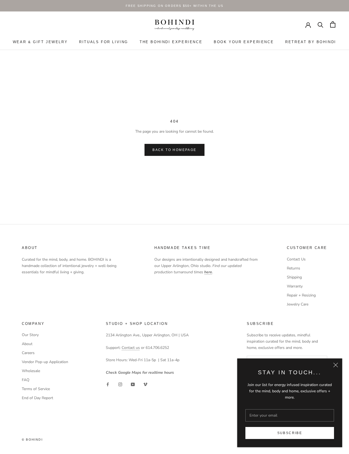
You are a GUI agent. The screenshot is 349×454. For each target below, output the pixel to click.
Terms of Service (36, 388)
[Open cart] (332, 24)
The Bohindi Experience (171, 42)
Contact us (131, 347)
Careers (28, 352)
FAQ (25, 379)
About (27, 343)
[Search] (320, 24)
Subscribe (289, 433)
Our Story (30, 334)
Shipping (294, 277)
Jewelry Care (297, 304)
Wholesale (31, 370)
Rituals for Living (103, 42)
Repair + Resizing (301, 295)
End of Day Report (37, 397)
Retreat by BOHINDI (310, 42)
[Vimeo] (145, 384)
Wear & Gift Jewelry (40, 42)
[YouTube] (133, 384)
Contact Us (296, 259)
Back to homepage (174, 150)
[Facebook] (108, 384)
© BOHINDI (32, 439)
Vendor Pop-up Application (45, 361)
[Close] (335, 365)
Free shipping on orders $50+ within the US (174, 5)
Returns (293, 268)
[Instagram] (120, 384)
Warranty (295, 286)
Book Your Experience (244, 42)
